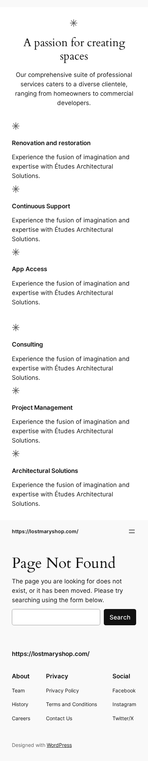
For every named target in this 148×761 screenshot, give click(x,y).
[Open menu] (132, 531)
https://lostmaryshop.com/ (45, 531)
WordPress (59, 745)
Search (120, 617)
